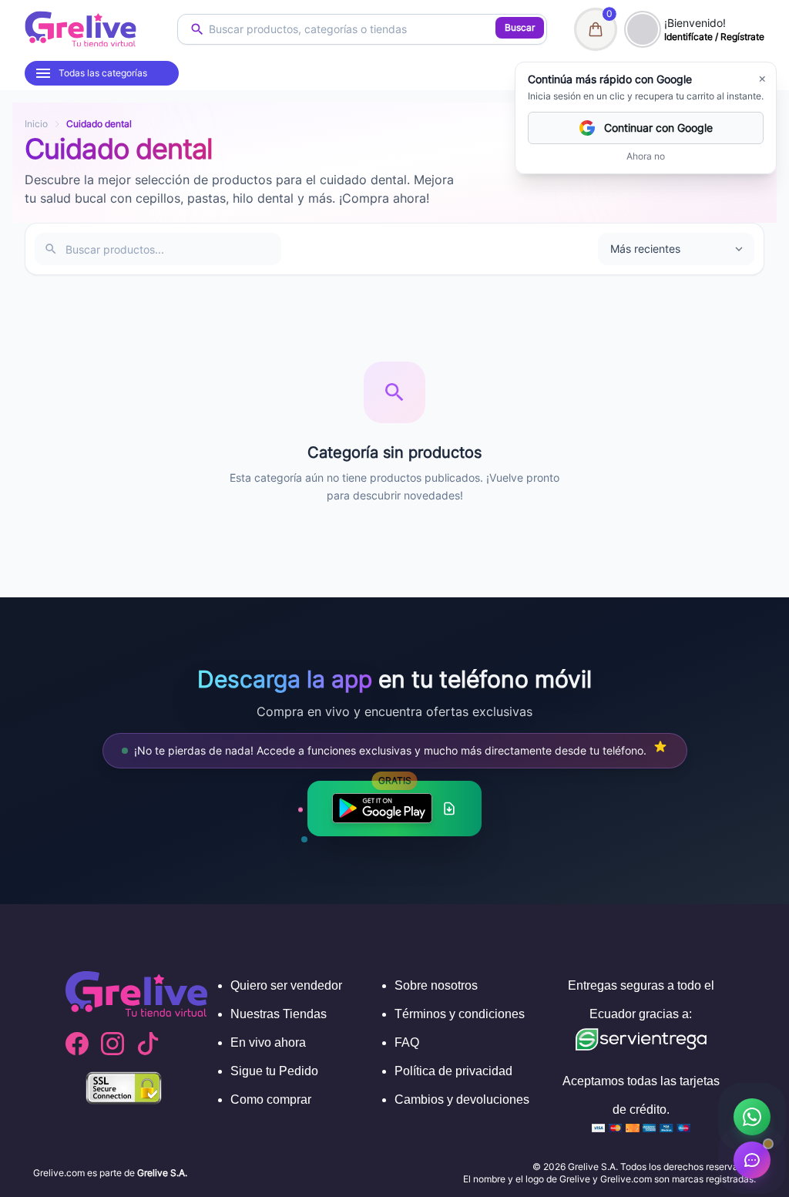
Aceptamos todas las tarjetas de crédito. (641, 1095)
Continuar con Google (658, 127)
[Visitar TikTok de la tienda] (147, 1043)
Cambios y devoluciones (461, 1099)
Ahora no (645, 156)
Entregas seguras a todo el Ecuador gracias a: (641, 999)
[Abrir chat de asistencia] (752, 1160)
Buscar (520, 27)
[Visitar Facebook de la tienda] (77, 1043)
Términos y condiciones (459, 1013)
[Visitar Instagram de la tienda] (112, 1043)
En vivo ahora (268, 1042)
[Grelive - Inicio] (80, 29)
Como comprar (270, 1099)
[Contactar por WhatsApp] (752, 1116)
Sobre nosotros (436, 985)
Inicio (36, 123)
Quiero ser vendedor (286, 985)
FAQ (406, 1042)
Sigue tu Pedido (274, 1071)
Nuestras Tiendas (278, 1013)
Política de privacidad (453, 1071)
